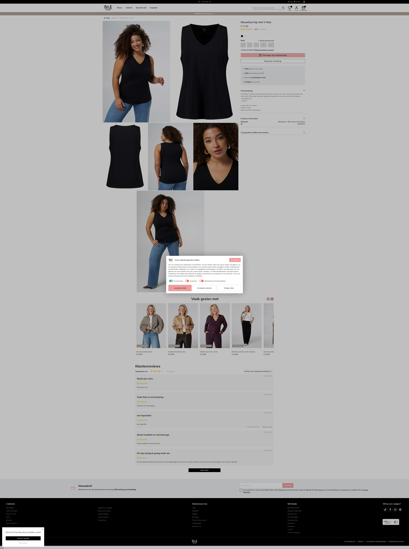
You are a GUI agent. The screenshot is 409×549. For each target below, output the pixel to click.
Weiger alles (229, 288)
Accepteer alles (180, 288)
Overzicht (236, 260)
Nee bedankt (23, 543)
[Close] (42, 529)
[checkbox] (175, 281)
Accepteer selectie (204, 288)
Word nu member (23, 538)
